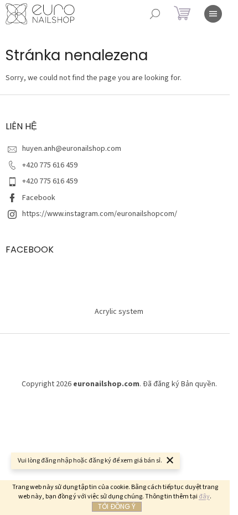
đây (204, 496)
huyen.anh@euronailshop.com (71, 148)
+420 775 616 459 (49, 165)
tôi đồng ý (117, 506)
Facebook (38, 197)
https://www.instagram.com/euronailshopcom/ (99, 213)
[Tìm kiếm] (155, 14)
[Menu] (213, 14)
